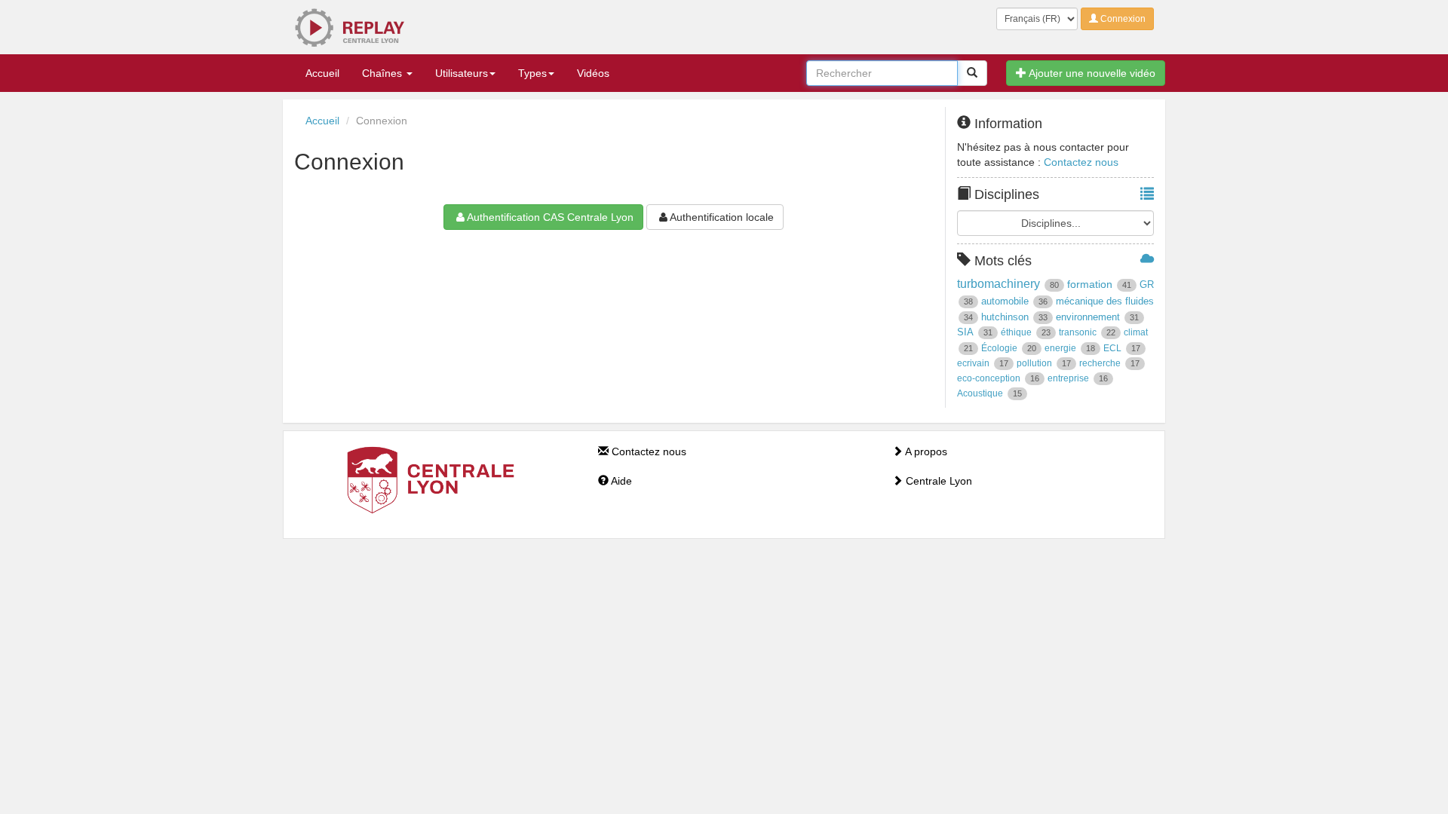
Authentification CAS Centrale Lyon (550, 217)
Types (532, 73)
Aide (620, 481)
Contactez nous (1081, 162)
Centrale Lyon (937, 481)
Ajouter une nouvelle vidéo (1090, 73)
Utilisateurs (461, 73)
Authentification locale (722, 217)
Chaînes (383, 73)
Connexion (1122, 19)
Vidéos (593, 73)
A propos (925, 451)
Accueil (322, 73)
